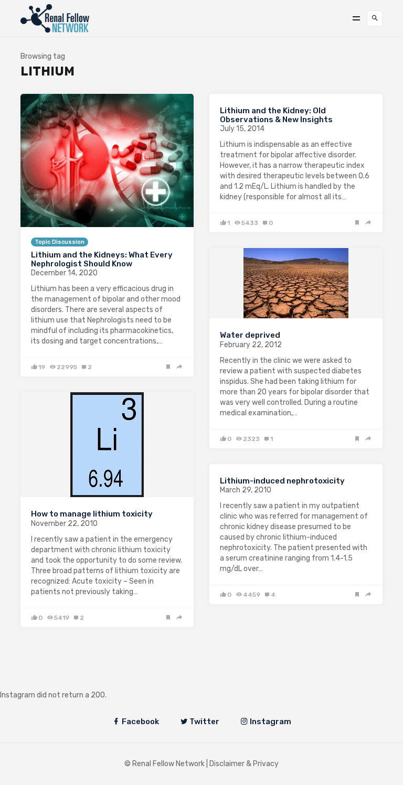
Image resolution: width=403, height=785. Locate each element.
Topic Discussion (59, 242)
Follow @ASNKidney (62, 679)
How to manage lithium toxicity (92, 514)
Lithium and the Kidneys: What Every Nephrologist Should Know (102, 259)
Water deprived (250, 335)
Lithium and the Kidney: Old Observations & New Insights (276, 115)
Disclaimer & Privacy (244, 763)
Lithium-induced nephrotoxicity (282, 481)
